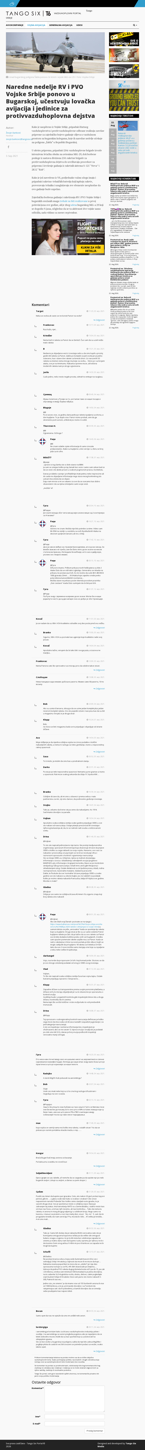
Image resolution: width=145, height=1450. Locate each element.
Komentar (37, 1388)
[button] (136, 25)
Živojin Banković (13, 132)
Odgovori (100, 319)
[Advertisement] (68, 279)
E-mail (36, 1423)
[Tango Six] (28, 13)
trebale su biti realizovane (74, 201)
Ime (37, 1416)
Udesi (79, 25)
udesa (74, 205)
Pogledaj (136, 205)
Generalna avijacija (60, 25)
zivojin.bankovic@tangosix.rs (16, 139)
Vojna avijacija (36, 25)
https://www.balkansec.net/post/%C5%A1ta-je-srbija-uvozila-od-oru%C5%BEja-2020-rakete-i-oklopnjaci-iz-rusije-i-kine (76, 925)
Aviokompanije (14, 25)
